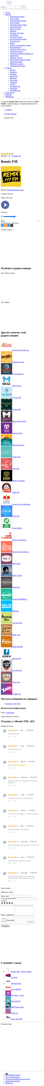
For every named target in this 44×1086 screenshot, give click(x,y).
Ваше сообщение (7, 915)
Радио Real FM (16, 1019)
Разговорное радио (17, 17)
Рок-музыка (14, 19)
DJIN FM (15, 492)
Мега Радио (16, 386)
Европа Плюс (16, 983)
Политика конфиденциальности (17, 1079)
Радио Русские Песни (20, 350)
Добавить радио (14, 1075)
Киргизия (13, 80)
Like (41, 221)
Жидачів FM (15, 1001)
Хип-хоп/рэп (15, 41)
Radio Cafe (16, 635)
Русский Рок (17, 670)
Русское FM (16, 398)
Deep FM (15, 469)
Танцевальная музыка (18, 25)
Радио (7, 12)
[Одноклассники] (5, 225)
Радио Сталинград (19, 540)
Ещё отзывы (5, 888)
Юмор (12, 43)
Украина (13, 74)
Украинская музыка (17, 66)
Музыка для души (17, 33)
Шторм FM (16, 658)
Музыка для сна (16, 58)
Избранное (9, 97)
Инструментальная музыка (20, 60)
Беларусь (13, 72)
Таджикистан (15, 86)
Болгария (13, 88)
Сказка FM (16, 409)
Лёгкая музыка (15, 27)
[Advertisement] (22, 137)
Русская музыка (16, 37)
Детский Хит (17, 623)
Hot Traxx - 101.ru (17, 995)
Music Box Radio (18, 481)
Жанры (8, 15)
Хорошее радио (18, 362)
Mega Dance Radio (19, 421)
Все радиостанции (12, 1077)
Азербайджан (15, 90)
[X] (11, 225)
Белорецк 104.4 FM (12, 704)
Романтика (14, 56)
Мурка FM (16, 564)
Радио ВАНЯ (16, 989)
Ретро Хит (16, 682)
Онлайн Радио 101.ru (18, 49)
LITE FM (15, 516)
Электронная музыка (18, 21)
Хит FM (14, 977)
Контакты (9, 1083)
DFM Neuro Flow (17, 1007)
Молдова (13, 78)
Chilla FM (16, 587)
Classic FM (16, 457)
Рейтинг (8, 95)
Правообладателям (12, 1081)
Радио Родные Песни (20, 552)
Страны (8, 68)
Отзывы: (16, 156)
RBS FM (15, 611)
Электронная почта (8, 898)
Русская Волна (17, 374)
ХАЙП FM (16, 694)
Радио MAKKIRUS (19, 599)
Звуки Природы (18, 445)
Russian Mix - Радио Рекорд (21, 972)
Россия (12, 70)
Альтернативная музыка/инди (21, 54)
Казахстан (14, 76)
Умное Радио (17, 433)
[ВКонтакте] (2, 225)
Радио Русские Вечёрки (21, 504)
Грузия (12, 84)
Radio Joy (14, 1013)
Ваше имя (4, 896)
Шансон (13, 31)
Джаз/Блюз (14, 35)
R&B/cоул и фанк (16, 64)
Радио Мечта (17, 528)
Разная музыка (15, 47)
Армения (13, 82)
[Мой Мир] (8, 225)
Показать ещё (6, 1024)
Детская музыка (16, 62)
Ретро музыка (15, 29)
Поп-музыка (15, 23)
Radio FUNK (17, 575)
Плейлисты (9, 93)
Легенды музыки (16, 51)
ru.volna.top (10, 713)
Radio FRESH (17, 647)
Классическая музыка (18, 39)
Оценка (4, 901)
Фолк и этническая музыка (20, 45)
